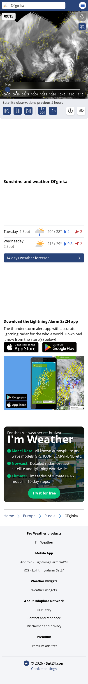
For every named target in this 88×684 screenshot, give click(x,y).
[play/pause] (18, 111)
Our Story (44, 610)
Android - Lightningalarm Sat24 (44, 562)
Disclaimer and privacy (44, 626)
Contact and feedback (44, 618)
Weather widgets (44, 590)
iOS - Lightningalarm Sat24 (44, 570)
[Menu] (82, 5)
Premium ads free (44, 646)
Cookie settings (44, 668)
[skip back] (7, 111)
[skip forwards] (28, 111)
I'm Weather (44, 542)
